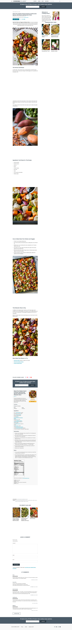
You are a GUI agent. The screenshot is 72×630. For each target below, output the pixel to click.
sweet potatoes (26, 501)
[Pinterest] (27, 377)
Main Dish (23, 499)
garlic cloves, (16, 425)
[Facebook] (25, 377)
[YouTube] (31, 377)
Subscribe (46, 1)
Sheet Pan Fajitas (17, 360)
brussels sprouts (25, 500)
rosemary (22, 501)
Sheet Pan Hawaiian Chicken (19, 361)
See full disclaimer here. (26, 478)
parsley (16, 501)
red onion (19, 501)
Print (32, 401)
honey (33, 500)
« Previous (16, 613)
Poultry (26, 499)
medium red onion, (18, 423)
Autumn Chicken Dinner (18, 363)
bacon (16, 500)
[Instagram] (29, 377)
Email (13, 559)
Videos (39, 1)
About (43, 1)
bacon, (17, 419)
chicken (29, 500)
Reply (37, 603)
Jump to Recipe (16, 19)
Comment (14, 543)
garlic (31, 500)
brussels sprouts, (18, 414)
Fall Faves (18, 499)
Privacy (22, 626)
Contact (26, 626)
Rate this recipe (15, 539)
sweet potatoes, (18, 412)
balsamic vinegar (19, 500)
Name (14, 555)
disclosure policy (26, 17)
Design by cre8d (31, 626)
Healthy (21, 499)
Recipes (35, 1)
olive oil (17, 416)
